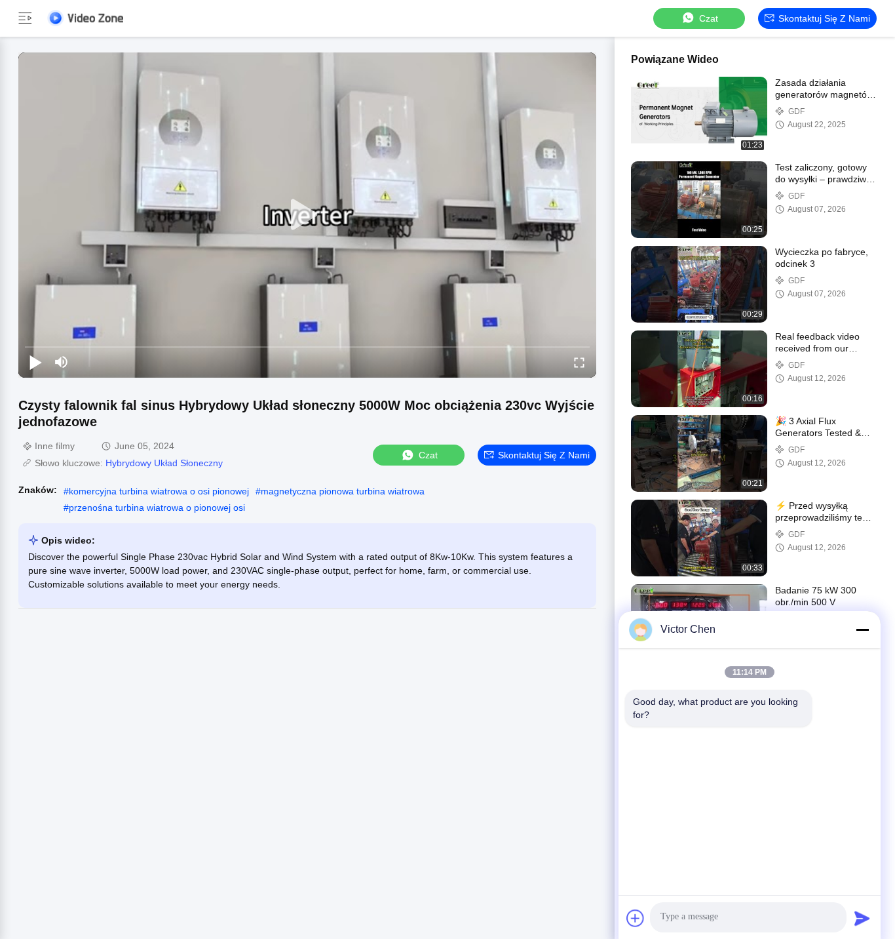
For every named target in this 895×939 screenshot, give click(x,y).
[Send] (862, 918)
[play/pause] (35, 362)
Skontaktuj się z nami (824, 18)
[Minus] (862, 629)
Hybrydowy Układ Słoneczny (164, 463)
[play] (307, 215)
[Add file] (635, 918)
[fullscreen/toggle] (579, 362)
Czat (708, 18)
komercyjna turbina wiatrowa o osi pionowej (159, 491)
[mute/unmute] (61, 362)
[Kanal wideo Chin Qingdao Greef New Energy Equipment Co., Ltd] (85, 18)
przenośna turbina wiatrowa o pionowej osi (157, 507)
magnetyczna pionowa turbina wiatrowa (343, 491)
